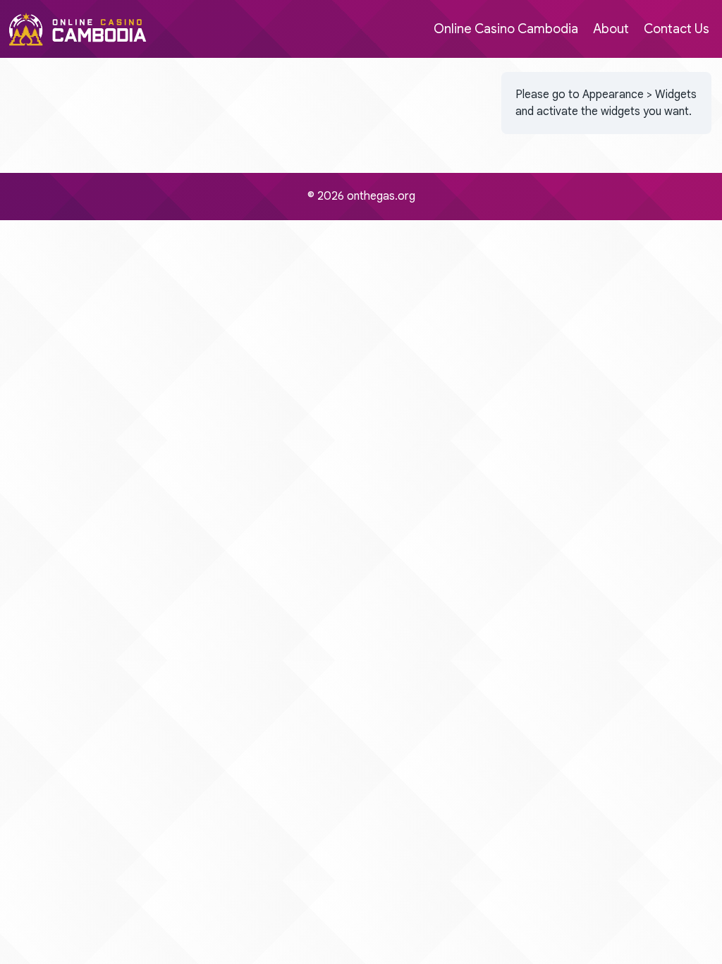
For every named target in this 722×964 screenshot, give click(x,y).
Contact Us (676, 29)
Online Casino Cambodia (506, 29)
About (611, 29)
